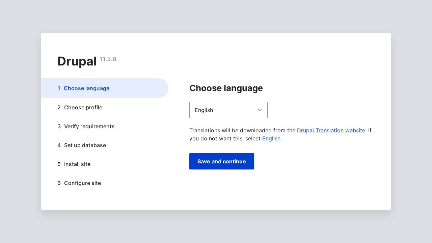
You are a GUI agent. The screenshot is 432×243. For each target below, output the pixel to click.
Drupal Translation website (331, 130)
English (271, 138)
